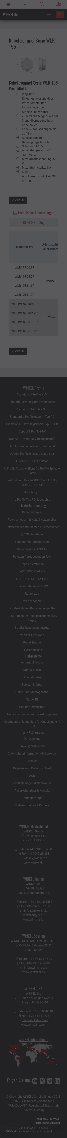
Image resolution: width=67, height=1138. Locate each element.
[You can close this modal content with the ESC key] (33, 569)
